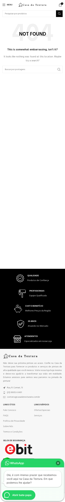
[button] (58, 463)
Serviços (38, 415)
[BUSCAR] (59, 13)
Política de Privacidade (14, 421)
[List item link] (32, 388)
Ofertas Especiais (42, 410)
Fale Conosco (9, 410)
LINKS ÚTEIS (9, 405)
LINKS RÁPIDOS (41, 405)
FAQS (5, 415)
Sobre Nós (8, 426)
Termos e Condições (12, 432)
